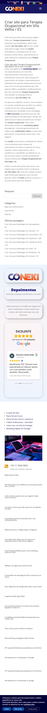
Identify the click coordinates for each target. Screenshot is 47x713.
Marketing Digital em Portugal (18, 428)
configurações (29, 704)
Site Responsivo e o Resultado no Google (19, 657)
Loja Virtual (9, 210)
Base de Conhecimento (14, 207)
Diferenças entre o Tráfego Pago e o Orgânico (21, 530)
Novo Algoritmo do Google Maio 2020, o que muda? (23, 586)
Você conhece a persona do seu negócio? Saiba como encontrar (21, 497)
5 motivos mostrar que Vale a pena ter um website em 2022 (23, 508)
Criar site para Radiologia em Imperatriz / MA (23, 238)
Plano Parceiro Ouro (14, 416)
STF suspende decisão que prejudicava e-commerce (23, 648)
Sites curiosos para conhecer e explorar (19, 628)
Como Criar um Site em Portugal (19, 425)
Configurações (32, 709)
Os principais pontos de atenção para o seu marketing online (20, 519)
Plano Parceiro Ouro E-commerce (19, 419)
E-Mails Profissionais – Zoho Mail (19, 422)
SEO (8, 114)
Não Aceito (18, 709)
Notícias (8, 214)
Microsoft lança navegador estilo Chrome (19, 638)
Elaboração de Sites (12, 475)
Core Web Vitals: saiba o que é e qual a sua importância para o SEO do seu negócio (20, 540)
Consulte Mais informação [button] (20, 376)
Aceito (7, 709)
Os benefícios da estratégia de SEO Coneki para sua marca (23, 576)
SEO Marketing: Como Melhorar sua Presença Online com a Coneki (23, 485)
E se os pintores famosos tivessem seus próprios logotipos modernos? (22, 607)
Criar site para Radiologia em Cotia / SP (20, 248)
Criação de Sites (12, 413)
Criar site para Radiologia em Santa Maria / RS (23, 234)
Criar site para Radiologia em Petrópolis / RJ (22, 252)
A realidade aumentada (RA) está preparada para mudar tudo (22, 618)
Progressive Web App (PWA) (15, 596)
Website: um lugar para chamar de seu (18, 566)
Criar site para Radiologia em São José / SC (22, 231)
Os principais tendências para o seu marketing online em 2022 (21, 551)
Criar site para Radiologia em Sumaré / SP (21, 256)
